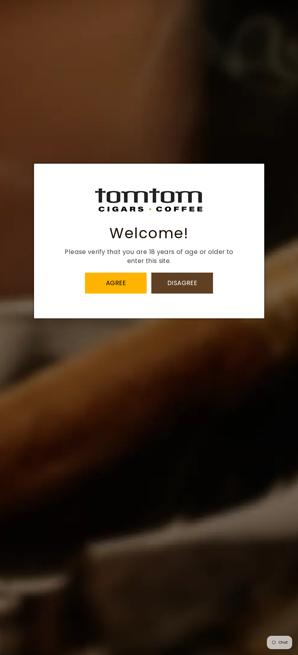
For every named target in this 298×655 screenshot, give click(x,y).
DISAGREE (182, 283)
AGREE (116, 283)
